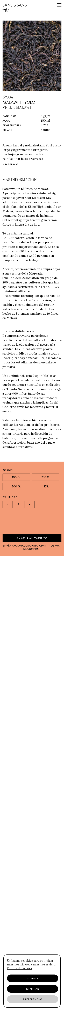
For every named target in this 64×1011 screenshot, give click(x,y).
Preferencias (32, 999)
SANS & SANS (15, 5)
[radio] (16, 477)
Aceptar (33, 978)
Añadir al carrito (32, 538)
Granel (8, 470)
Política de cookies (19, 968)
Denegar (32, 989)
